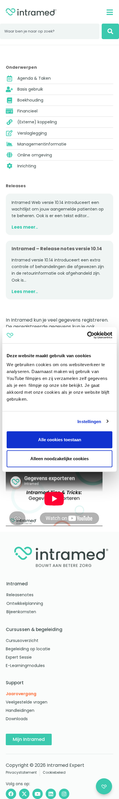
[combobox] (49, 31)
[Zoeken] (110, 31)
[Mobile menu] (109, 12)
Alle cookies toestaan (59, 439)
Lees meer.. (25, 227)
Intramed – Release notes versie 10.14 (57, 248)
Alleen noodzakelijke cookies (59, 458)
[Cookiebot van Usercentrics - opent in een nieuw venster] (87, 335)
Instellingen (89, 421)
